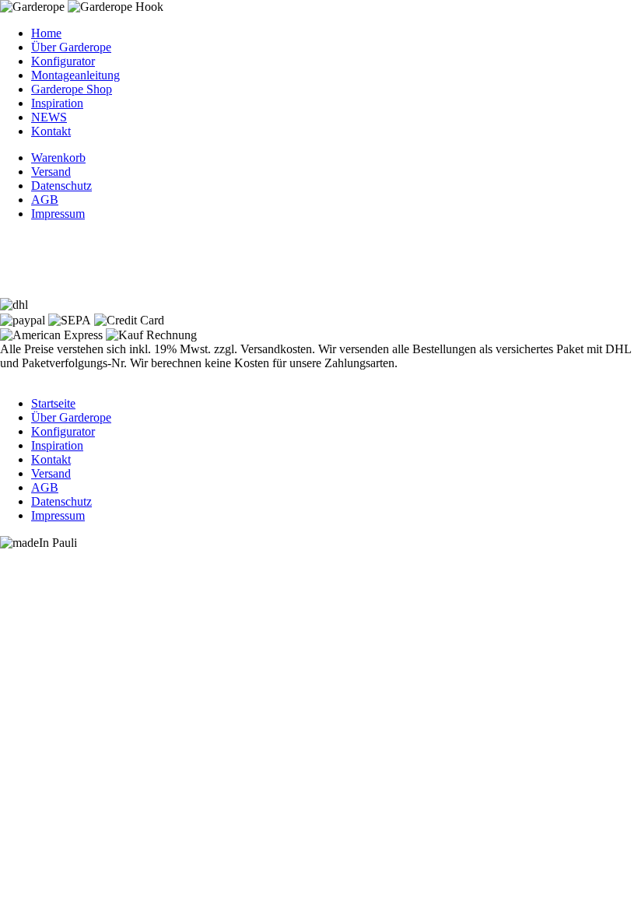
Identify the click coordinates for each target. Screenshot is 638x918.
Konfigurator (63, 61)
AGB (44, 199)
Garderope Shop (71, 89)
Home (46, 33)
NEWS (49, 117)
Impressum (58, 213)
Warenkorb (58, 157)
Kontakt (51, 131)
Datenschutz (61, 185)
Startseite (53, 403)
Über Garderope (71, 47)
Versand (51, 171)
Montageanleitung (75, 75)
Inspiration (57, 103)
